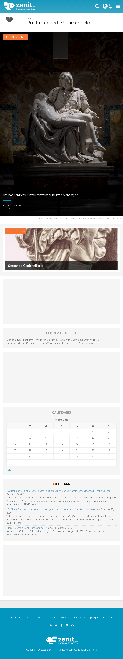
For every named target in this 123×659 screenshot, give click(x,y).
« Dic (8, 469)
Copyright (92, 617)
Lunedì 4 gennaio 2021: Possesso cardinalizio (29, 528)
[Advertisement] (61, 301)
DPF (27, 617)
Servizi (64, 617)
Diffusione (36, 617)
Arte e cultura (15, 231)
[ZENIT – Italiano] (34, 6)
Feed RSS (63, 484)
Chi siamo (16, 617)
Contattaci (106, 617)
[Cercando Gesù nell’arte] (61, 249)
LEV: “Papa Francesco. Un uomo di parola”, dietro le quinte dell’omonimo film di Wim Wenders (53, 509)
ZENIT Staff (9, 208)
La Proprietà (51, 617)
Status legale (77, 617)
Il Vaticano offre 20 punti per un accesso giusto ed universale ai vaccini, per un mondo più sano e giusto (58, 491)
